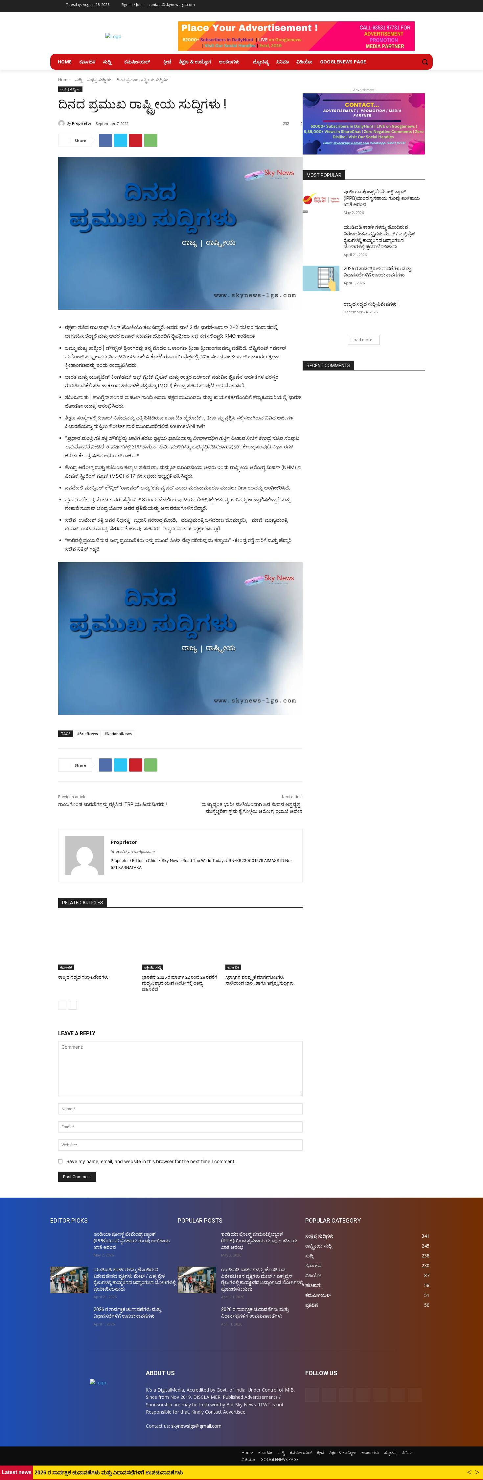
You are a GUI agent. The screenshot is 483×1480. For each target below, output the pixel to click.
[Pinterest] (362, 6)
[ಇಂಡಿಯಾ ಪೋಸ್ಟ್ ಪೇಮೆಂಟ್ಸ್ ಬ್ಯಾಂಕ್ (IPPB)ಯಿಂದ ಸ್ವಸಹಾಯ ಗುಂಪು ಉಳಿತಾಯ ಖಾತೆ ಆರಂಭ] (321, 201)
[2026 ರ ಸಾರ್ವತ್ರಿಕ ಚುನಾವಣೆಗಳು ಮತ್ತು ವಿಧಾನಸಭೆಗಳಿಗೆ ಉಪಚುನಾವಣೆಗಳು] (321, 278)
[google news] (411, 6)
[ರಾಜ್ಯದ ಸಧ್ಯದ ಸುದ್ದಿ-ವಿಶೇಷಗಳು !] (96, 943)
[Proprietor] (62, 123)
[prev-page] (62, 1005)
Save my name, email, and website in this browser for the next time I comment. (151, 1161)
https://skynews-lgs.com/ (133, 851)
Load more (362, 340)
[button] (425, 62)
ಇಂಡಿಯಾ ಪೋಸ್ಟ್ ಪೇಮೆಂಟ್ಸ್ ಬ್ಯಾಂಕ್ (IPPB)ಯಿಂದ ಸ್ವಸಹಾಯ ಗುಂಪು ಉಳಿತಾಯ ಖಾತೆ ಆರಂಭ (382, 198)
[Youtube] (399, 6)
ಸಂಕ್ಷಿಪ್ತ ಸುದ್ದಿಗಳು (99, 80)
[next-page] (73, 1005)
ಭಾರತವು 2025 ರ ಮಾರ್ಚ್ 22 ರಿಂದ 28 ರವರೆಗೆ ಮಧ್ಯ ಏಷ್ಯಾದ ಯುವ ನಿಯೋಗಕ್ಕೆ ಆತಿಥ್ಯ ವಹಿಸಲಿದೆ (179, 983)
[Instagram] (350, 6)
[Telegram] (375, 6)
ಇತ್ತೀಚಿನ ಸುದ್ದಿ (152, 967)
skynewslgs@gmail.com (196, 1426)
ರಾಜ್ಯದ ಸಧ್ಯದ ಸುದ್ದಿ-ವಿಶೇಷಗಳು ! (84, 977)
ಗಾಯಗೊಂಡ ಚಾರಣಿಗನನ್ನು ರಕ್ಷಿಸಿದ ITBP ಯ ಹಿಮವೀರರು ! (112, 804)
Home (64, 80)
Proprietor (81, 123)
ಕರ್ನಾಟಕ (66, 967)
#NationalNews (118, 733)
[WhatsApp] (150, 140)
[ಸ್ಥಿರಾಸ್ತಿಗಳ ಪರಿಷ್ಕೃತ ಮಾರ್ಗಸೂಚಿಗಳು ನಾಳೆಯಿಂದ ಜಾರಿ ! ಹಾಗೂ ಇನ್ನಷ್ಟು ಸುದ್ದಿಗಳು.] (264, 943)
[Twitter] (387, 6)
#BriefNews (87, 733)
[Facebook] (338, 6)
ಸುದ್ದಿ (78, 80)
